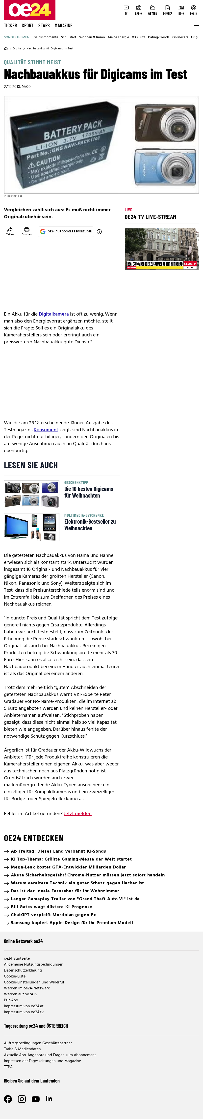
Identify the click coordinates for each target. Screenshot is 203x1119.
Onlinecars (180, 37)
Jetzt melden (78, 813)
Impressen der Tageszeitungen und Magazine (42, 1061)
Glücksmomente (45, 37)
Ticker (10, 25)
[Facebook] (8, 1099)
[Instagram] (22, 1099)
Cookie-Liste (14, 976)
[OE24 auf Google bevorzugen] (99, 232)
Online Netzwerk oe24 (23, 941)
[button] (133, 262)
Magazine (64, 25)
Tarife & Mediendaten (22, 1049)
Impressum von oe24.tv (24, 1012)
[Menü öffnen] (196, 26)
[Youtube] (36, 1099)
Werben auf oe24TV (21, 994)
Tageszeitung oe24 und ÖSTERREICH (36, 1026)
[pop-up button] (183, 262)
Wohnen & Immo (92, 37)
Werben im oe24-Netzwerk (27, 988)
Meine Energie (118, 37)
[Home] (6, 49)
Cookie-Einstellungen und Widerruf (34, 982)
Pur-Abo (11, 1000)
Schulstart (68, 37)
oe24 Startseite (17, 958)
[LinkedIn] (49, 1099)
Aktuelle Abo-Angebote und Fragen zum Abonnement (50, 1055)
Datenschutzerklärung (23, 970)
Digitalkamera (54, 314)
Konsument (46, 430)
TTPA (8, 1067)
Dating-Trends (158, 37)
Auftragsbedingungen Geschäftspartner (38, 1043)
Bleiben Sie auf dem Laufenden (32, 1080)
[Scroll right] (196, 37)
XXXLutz (138, 37)
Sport (27, 25)
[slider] (149, 262)
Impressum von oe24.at (24, 1006)
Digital (17, 49)
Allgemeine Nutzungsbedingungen (33, 964)
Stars (44, 25)
